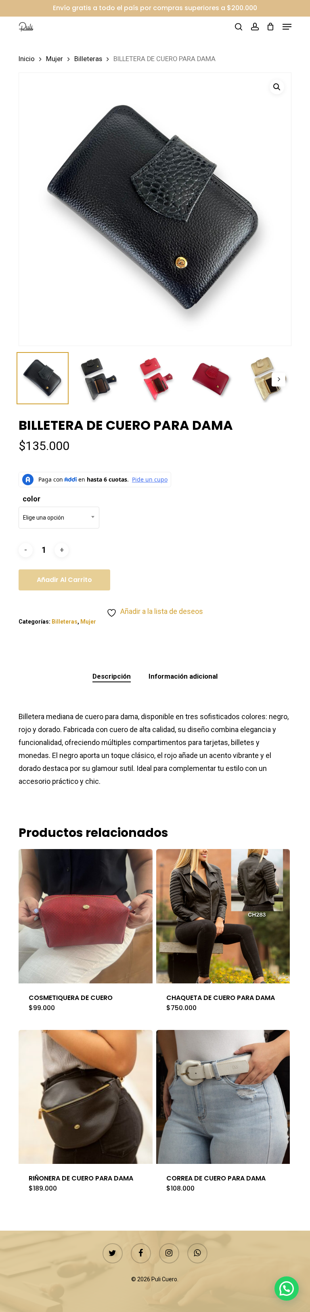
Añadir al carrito (64, 579)
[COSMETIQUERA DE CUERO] (86, 916)
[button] (287, 27)
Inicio (27, 59)
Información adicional (183, 676)
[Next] (278, 379)
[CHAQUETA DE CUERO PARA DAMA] (223, 916)
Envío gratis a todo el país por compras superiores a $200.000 (155, 8)
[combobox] (59, 518)
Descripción (111, 676)
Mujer (54, 59)
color (31, 499)
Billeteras (88, 59)
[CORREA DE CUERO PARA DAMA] (223, 1097)
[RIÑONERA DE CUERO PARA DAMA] (86, 1097)
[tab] (111, 676)
